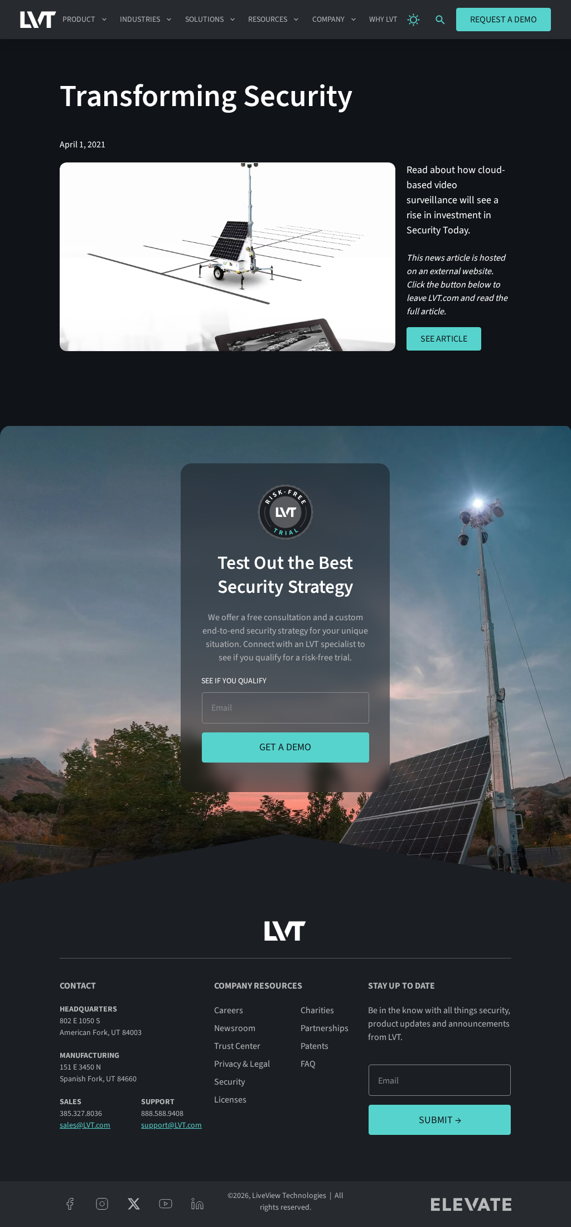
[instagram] (101, 1204)
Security (229, 1082)
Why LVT (383, 19)
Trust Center (237, 1046)
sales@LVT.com (85, 1125)
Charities (317, 1010)
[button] (85, 19)
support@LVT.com (171, 1125)
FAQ (308, 1064)
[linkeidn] (197, 1204)
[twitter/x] (133, 1204)
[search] (440, 19)
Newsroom (234, 1028)
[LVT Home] (38, 19)
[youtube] (165, 1204)
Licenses (230, 1100)
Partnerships (325, 1028)
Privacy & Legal (242, 1064)
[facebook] (70, 1204)
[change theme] (413, 19)
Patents (314, 1046)
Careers (228, 1010)
